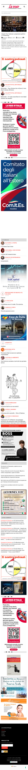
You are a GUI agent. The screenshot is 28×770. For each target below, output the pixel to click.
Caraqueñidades (10, 402)
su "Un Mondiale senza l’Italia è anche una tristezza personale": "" (13, 544)
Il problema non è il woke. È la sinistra (12, 304)
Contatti (2, 734)
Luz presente (4, 261)
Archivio (3, 732)
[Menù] (4, 7)
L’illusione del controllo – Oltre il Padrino (13, 413)
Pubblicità (3, 735)
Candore (3, 346)
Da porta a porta (11, 243)
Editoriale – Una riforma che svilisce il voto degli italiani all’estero (13, 89)
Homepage (3, 731)
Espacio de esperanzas (12, 257)
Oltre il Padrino (10, 409)
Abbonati (3, 729)
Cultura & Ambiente (12, 357)
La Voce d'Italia (18, 757)
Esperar (3, 297)
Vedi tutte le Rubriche (14, 426)
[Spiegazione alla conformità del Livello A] (4, 751)
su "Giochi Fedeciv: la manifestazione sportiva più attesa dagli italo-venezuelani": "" (13, 550)
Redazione (19, 37)
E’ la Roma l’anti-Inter (7, 246)
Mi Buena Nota (10, 349)
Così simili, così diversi (12, 250)
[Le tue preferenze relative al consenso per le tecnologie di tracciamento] (25, 767)
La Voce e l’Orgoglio (12, 416)
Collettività (9, 84)
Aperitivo (8, 342)
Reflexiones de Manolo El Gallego (14, 293)
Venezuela (5, 37)
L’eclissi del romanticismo (8, 254)
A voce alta (9, 300)
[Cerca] (24, 7)
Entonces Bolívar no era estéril (10, 406)
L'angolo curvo (10, 307)
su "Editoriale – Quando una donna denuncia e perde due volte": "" (13, 531)
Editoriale (18, 84)
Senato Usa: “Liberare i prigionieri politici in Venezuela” (13, 34)
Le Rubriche (5, 240)
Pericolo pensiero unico (7, 311)
